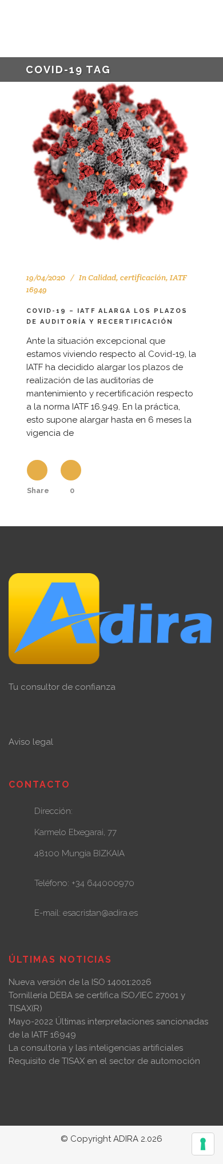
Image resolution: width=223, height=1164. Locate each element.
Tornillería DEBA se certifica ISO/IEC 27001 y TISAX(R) (97, 1002)
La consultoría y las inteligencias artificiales (96, 1048)
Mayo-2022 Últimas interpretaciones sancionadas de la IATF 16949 (108, 1028)
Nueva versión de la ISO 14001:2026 (80, 982)
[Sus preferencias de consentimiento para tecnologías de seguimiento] (203, 1144)
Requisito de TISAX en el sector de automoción (104, 1061)
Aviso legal (31, 742)
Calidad (102, 277)
